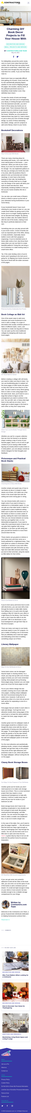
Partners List (5, 1096)
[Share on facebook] (14, 56)
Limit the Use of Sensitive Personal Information (15, 1089)
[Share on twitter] (18, 56)
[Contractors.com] (10, 3)
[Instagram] (12, 1105)
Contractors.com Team (17, 51)
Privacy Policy (5, 1079)
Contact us (4, 1071)
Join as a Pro (5, 1064)
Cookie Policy (5, 1083)
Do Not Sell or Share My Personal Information (14, 1086)
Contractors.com (9, 1111)
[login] (28, 3)
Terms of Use (5, 1093)
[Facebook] (7, 1105)
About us (4, 1067)
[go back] (2, 7)
